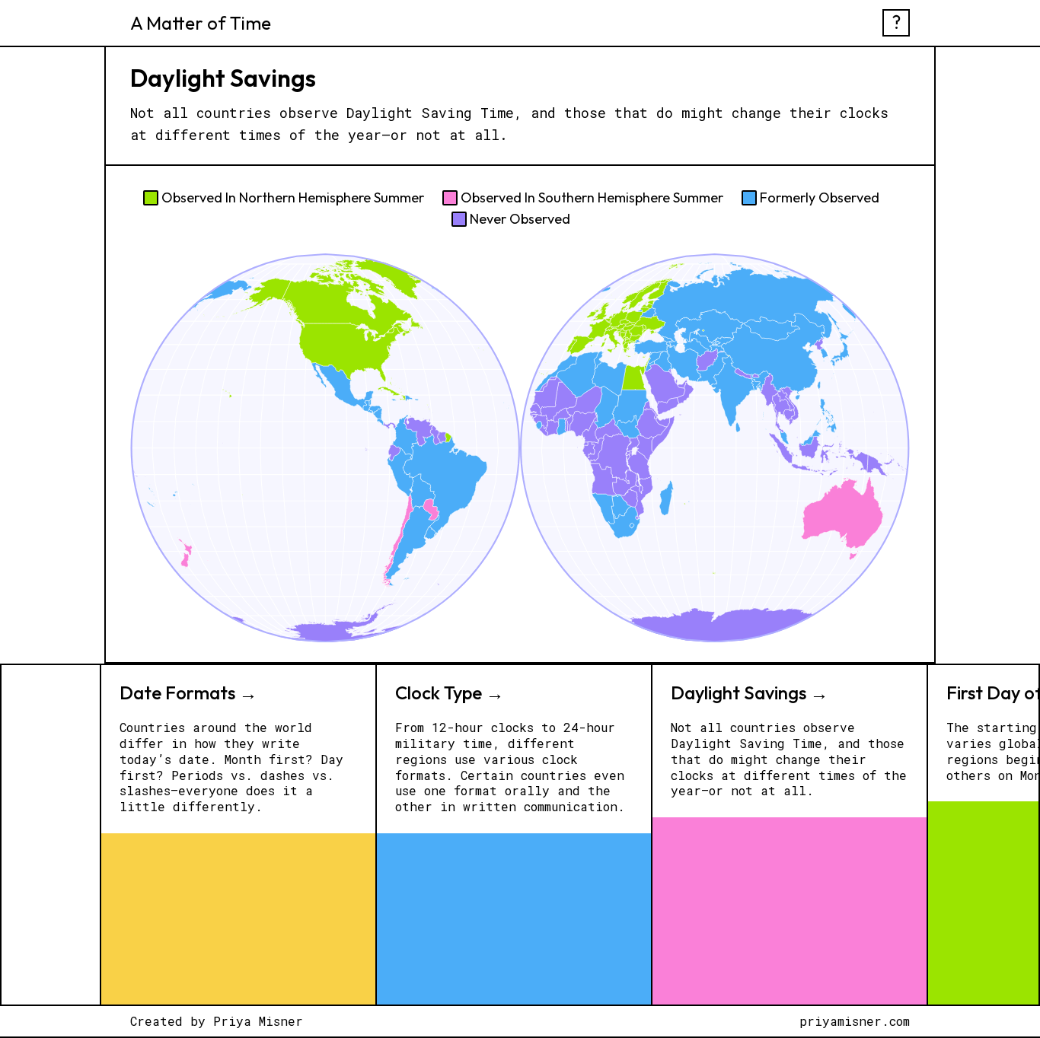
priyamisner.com (854, 1021)
